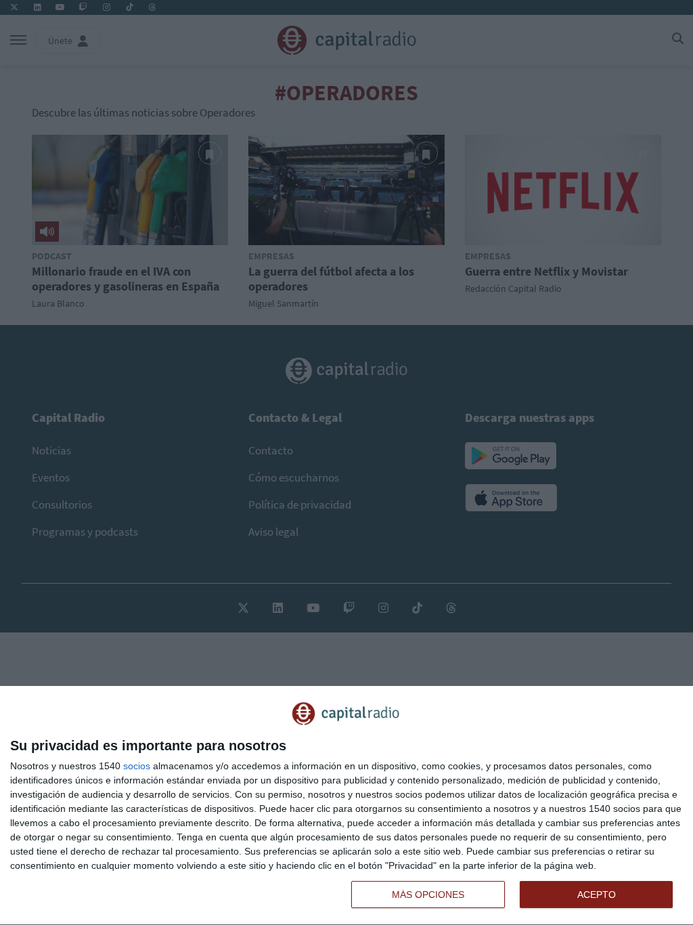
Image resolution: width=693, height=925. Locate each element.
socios (136, 766)
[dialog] (346, 806)
